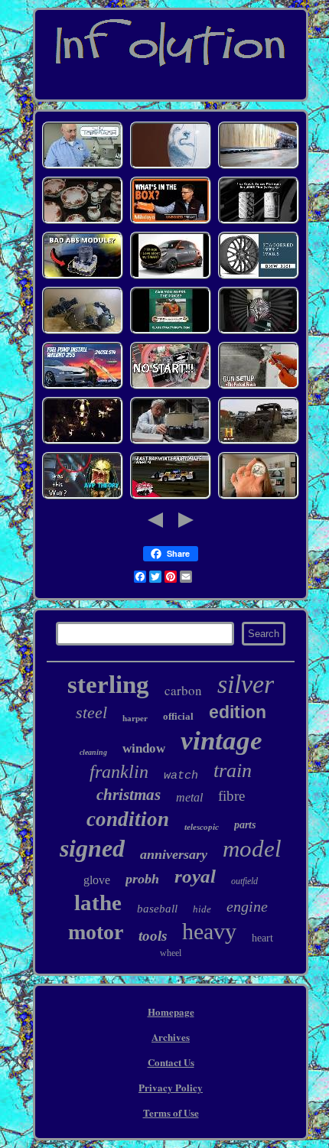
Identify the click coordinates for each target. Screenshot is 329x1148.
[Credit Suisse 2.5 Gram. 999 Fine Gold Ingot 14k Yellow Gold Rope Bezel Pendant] (258, 222)
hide (202, 909)
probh (142, 878)
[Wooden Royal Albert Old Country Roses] (82, 222)
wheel (170, 953)
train (232, 770)
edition (237, 712)
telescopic (201, 826)
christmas (128, 794)
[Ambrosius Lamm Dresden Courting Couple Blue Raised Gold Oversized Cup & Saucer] (170, 167)
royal (195, 876)
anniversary (173, 854)
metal (189, 797)
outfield (244, 881)
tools (152, 936)
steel (91, 712)
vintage (221, 741)
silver (245, 684)
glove (96, 879)
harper (135, 718)
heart (262, 938)
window (143, 748)
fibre (231, 796)
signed (92, 848)
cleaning (93, 752)
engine (247, 906)
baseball (157, 908)
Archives (170, 1036)
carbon (183, 690)
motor (95, 932)
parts (245, 825)
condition (127, 819)
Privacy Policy (170, 1087)
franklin (119, 772)
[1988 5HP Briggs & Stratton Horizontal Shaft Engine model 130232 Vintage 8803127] (170, 387)
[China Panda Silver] (258, 497)
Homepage (171, 1011)
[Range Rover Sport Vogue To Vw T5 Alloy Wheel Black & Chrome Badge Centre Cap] (258, 332)
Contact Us (171, 1062)
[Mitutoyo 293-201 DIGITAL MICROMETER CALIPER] (170, 222)
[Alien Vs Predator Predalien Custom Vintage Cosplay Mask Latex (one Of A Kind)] (82, 497)
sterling (108, 684)
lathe (98, 902)
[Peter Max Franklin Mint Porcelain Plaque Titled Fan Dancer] (258, 442)
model (252, 848)
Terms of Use (171, 1112)
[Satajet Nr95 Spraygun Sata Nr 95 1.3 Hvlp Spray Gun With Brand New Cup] (258, 387)
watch (181, 775)
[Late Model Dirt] (170, 497)
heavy (209, 931)
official (178, 716)
